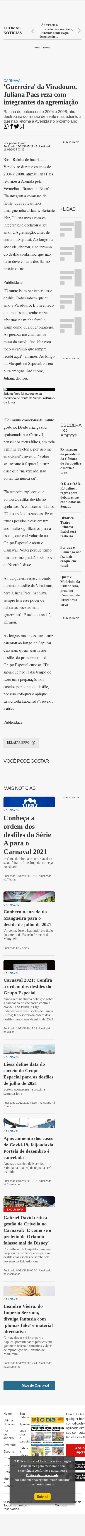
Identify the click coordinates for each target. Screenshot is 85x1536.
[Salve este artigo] (21, 128)
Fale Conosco (61, 1503)
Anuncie (76, 1502)
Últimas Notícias (9, 1422)
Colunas (9, 1458)
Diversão (9, 1444)
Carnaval (12, 81)
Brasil (7, 1472)
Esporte (8, 1451)
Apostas (25, 1424)
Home (7, 1413)
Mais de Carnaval (35, 1385)
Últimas (12, 30)
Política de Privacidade (42, 1475)
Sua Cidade (24, 1415)
